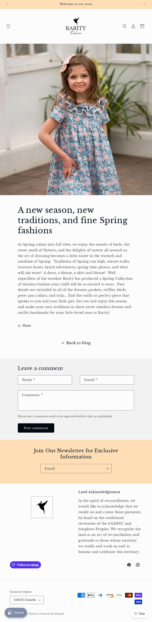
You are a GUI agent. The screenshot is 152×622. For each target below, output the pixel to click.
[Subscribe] (107, 468)
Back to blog (78, 343)
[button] (8, 26)
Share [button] (26, 325)
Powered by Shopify (52, 613)
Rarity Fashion (30, 613)
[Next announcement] (144, 4)
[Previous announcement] (7, 4)
